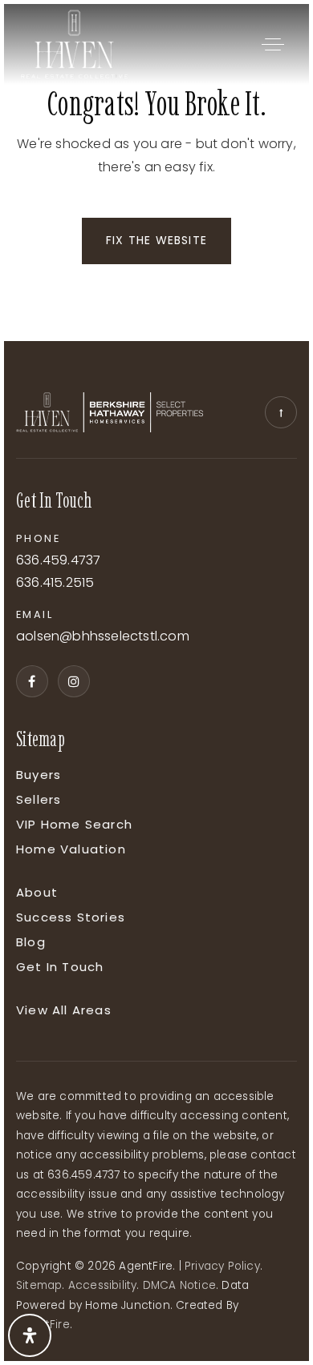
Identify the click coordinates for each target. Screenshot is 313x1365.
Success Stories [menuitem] (70, 917)
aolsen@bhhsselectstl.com (102, 637)
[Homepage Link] (74, 43)
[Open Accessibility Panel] (29, 1335)
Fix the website (156, 240)
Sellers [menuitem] (38, 799)
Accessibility (102, 1285)
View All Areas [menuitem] (64, 1010)
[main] (156, 172)
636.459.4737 (58, 561)
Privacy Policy (222, 1266)
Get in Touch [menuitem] (60, 966)
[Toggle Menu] (273, 44)
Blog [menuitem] (31, 941)
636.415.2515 (55, 583)
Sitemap (39, 1285)
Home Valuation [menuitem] (71, 849)
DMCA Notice (179, 1285)
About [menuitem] (37, 892)
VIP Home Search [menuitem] (74, 824)
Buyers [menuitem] (38, 774)
